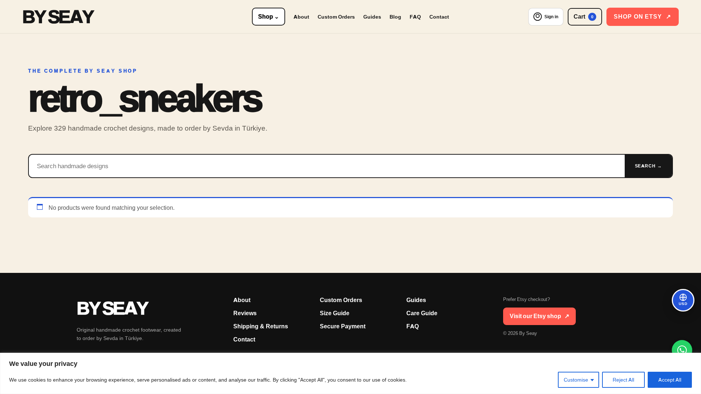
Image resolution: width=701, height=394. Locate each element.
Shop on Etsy (642, 16)
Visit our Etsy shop (539, 316)
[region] (350, 373)
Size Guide (334, 313)
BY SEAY (57, 16)
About (301, 16)
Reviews (245, 313)
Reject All (623, 379)
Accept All (669, 379)
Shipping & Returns (260, 326)
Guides (372, 16)
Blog (395, 16)
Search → (648, 166)
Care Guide (421, 313)
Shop (268, 16)
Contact (439, 16)
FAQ (415, 16)
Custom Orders (336, 16)
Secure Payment (342, 326)
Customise (576, 379)
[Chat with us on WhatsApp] (682, 350)
